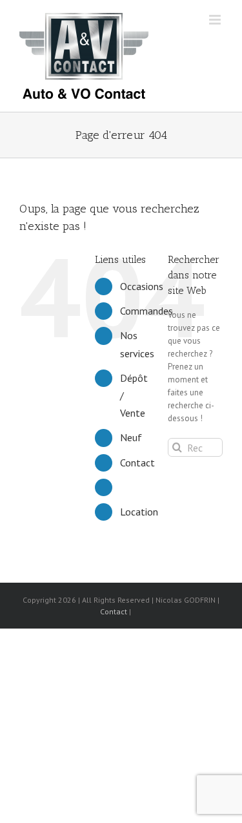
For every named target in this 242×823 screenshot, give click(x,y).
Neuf (131, 437)
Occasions (141, 286)
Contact (137, 462)
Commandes (146, 310)
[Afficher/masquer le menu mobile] (216, 19)
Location (139, 511)
